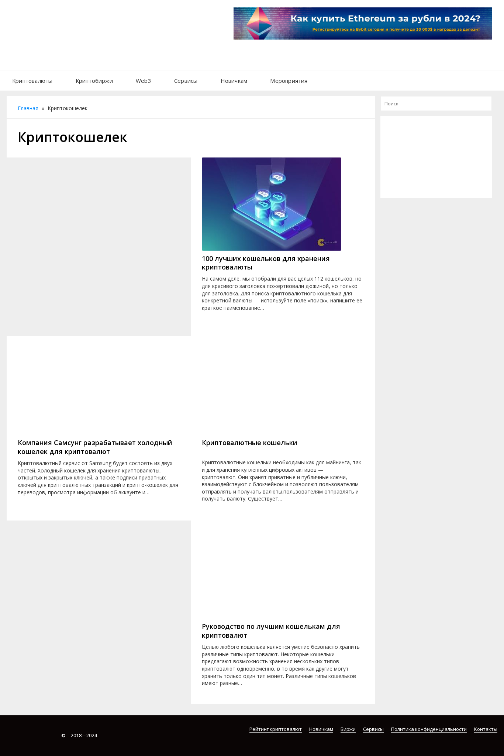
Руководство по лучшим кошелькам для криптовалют (271, 630)
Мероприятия (288, 80)
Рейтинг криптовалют (275, 729)
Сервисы (185, 80)
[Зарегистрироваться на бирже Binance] (436, 159)
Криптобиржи (94, 80)
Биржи (348, 729)
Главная (28, 108)
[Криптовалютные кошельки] (283, 388)
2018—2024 (79, 735)
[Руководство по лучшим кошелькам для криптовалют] (283, 571)
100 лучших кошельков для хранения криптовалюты (266, 262)
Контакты (485, 729)
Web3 (143, 80)
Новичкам (234, 80)
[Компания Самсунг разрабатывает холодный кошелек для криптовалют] (99, 388)
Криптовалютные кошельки (249, 442)
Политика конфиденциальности (429, 729)
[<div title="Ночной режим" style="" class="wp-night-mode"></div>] (322, 77)
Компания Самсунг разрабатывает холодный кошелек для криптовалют (95, 446)
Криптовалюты (32, 80)
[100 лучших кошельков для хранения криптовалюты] (283, 204)
